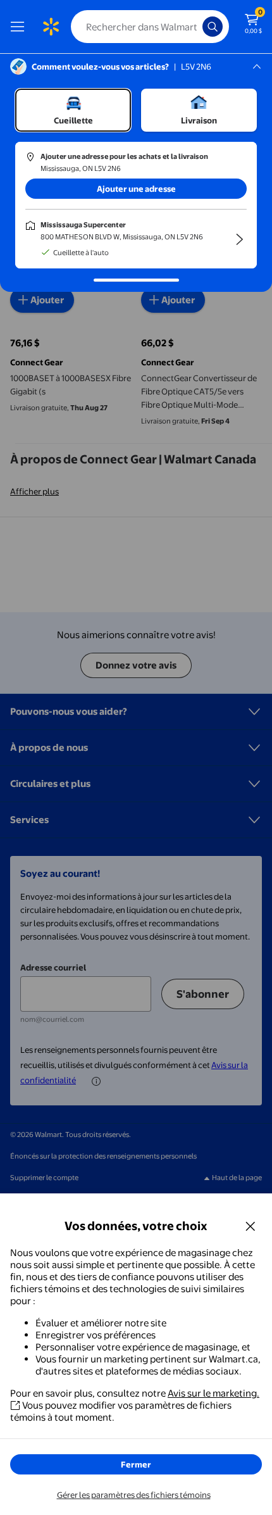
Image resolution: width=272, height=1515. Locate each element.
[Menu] (20, 26)
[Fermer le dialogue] (250, 1225)
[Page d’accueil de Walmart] (50, 26)
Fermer (136, 1464)
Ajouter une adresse (136, 189)
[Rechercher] (212, 26)
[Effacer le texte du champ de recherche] (196, 26)
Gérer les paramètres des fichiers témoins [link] (134, 1495)
